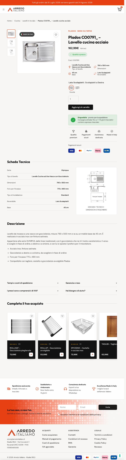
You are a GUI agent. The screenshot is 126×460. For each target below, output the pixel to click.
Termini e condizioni (103, 435)
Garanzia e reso (73, 283)
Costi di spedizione (50, 443)
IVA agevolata (48, 447)
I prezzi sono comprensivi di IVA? (22, 290)
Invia (108, 407)
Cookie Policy (100, 443)
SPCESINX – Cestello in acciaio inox (80, 349)
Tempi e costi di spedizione (19, 283)
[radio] (71, 87)
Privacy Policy (100, 439)
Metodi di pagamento (51, 439)
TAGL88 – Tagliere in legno (113, 344)
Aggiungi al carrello (81, 107)
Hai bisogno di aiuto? (75, 290)
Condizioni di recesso (77, 439)
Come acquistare (49, 435)
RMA (70, 443)
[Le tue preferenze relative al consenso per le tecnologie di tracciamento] (120, 455)
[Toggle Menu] (4, 9)
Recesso (98, 447)
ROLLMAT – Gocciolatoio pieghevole (20, 349)
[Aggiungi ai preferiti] (56, 34)
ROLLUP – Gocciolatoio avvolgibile (50, 349)
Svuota (72, 92)
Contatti (72, 435)
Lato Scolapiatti (76, 82)
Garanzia (72, 447)
